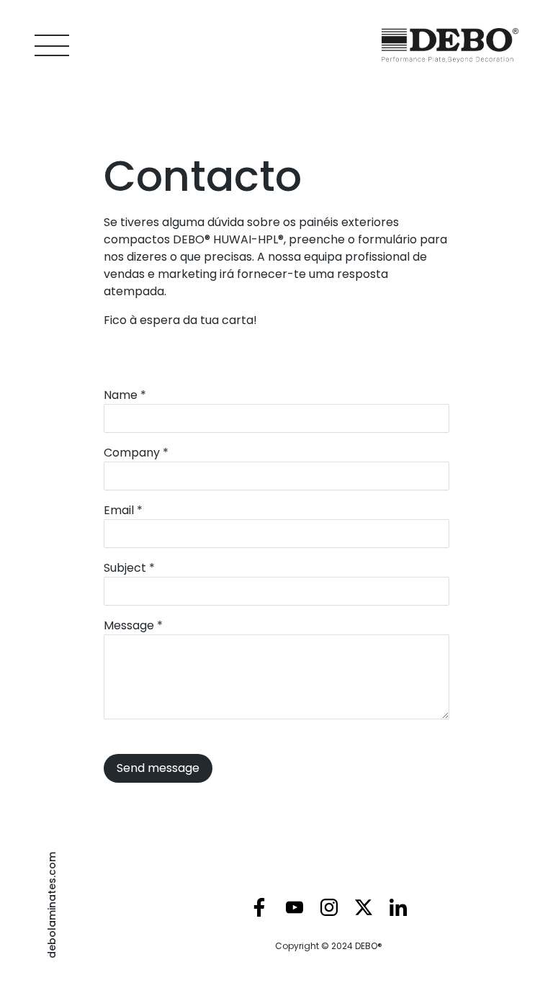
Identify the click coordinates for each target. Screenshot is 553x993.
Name (125, 395)
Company (136, 452)
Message (133, 625)
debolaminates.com (52, 905)
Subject (129, 568)
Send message (158, 768)
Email (123, 510)
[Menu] (52, 46)
